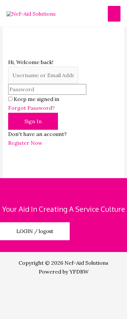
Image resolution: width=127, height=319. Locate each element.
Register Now (25, 143)
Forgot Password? (31, 108)
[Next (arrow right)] (50, 313)
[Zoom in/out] (16, 289)
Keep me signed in (36, 99)
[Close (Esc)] (16, 301)
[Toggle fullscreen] (50, 289)
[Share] (84, 289)
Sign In (33, 121)
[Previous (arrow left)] (16, 313)
